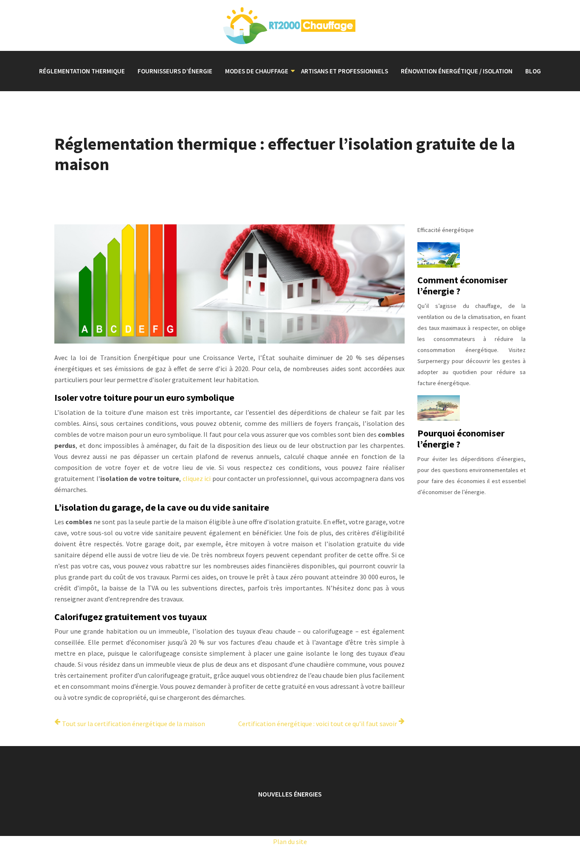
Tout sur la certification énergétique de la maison (133, 723)
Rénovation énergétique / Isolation (456, 71)
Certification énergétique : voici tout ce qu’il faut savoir (317, 723)
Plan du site (290, 841)
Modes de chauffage (256, 71)
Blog (533, 71)
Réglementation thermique (82, 71)
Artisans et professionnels (344, 71)
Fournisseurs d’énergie (175, 71)
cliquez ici (197, 478)
